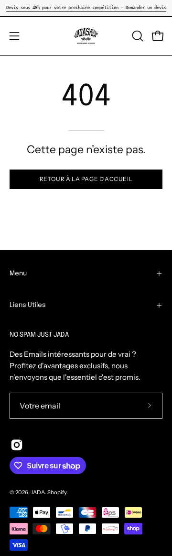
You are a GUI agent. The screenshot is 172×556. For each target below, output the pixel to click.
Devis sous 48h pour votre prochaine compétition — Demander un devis (86, 7)
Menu (18, 273)
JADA (38, 492)
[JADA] (86, 36)
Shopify (56, 492)
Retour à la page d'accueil (86, 178)
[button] (136, 36)
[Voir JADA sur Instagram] (17, 445)
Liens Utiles (28, 305)
